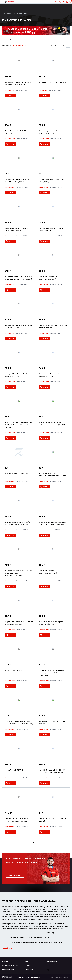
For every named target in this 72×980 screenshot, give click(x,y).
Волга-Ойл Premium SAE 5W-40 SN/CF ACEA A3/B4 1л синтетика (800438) (52, 771)
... (59, 45)
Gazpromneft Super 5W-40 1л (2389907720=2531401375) (48, 572)
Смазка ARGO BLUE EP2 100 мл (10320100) (53, 82)
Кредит (27, 961)
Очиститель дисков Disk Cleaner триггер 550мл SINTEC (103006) (52, 132)
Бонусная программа (8, 969)
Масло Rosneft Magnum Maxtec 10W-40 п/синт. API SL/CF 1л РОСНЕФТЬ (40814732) (19, 723)
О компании (5, 961)
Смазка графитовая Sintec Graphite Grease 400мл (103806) (51, 623)
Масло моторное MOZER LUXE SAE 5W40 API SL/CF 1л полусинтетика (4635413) (52, 523)
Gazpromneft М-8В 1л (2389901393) (17, 473)
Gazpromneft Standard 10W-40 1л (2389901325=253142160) (50, 278)
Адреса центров (52, 961)
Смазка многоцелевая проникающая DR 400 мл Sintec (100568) (18, 326)
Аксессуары (13, 13)
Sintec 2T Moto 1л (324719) (14, 770)
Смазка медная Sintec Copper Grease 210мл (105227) (51, 181)
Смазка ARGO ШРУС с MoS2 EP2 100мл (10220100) (18, 132)
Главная (4, 13)
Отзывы (27, 965)
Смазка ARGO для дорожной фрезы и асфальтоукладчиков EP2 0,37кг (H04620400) (51, 673)
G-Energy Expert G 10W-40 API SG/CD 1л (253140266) (52, 723)
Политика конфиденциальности (60, 977)
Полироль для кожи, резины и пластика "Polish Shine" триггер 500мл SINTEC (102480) (18, 425)
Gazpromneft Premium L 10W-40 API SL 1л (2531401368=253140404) (19, 623)
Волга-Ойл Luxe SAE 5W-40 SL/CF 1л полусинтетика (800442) (51, 229)
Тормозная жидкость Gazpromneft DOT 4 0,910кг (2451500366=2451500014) (19, 820)
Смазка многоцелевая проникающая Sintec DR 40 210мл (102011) (17, 181)
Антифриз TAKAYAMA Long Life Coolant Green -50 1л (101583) (18, 375)
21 (63, 45)
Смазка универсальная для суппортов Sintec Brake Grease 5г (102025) (18, 83)
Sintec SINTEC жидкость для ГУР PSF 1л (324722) (52, 820)
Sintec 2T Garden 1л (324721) (14, 670)
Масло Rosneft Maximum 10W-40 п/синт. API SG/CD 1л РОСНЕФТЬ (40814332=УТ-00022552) (18, 573)
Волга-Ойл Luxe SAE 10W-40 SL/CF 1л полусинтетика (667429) (17, 229)
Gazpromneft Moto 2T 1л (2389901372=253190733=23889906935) (52, 475)
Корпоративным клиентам (10, 965)
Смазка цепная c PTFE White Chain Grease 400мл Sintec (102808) (53, 375)
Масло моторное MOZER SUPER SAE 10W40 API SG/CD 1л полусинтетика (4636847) (19, 278)
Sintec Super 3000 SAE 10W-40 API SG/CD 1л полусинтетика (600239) (53, 326)
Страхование (29, 969)
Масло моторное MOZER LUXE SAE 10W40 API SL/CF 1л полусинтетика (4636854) (52, 424)
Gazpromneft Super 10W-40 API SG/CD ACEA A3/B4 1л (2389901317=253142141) (18, 523)
